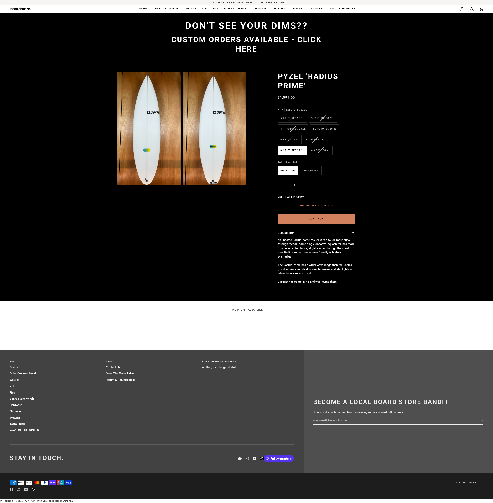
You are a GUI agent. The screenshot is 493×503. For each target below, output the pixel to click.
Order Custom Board (23, 373)
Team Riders (18, 424)
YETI (12, 386)
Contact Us (113, 367)
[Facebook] (240, 458)
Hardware (16, 405)
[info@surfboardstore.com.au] (262, 458)
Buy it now (316, 219)
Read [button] (109, 361)
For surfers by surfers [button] (219, 361)
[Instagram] (247, 458)
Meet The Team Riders (120, 373)
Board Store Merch (22, 398)
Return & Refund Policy (120, 380)
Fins (12, 392)
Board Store (467, 482)
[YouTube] (254, 458)
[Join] (480, 420)
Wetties (14, 380)
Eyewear (15, 417)
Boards (14, 367)
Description (286, 233)
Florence (15, 411)
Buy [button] (12, 361)
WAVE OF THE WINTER (24, 430)
